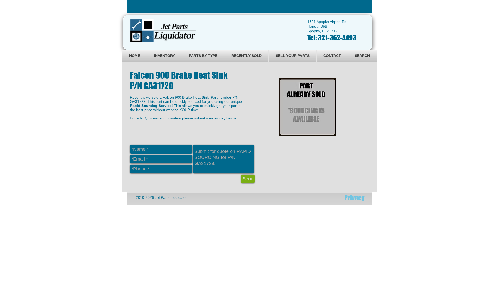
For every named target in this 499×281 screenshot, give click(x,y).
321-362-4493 (337, 38)
